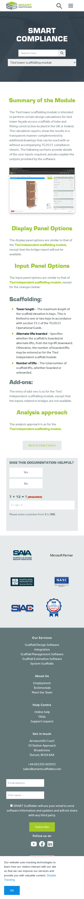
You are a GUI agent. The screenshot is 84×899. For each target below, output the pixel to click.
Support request (42, 721)
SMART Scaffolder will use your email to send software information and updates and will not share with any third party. (42, 810)
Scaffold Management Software (42, 654)
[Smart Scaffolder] (19, 5)
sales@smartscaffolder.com (42, 769)
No (26, 483)
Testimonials (42, 688)
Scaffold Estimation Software (42, 659)
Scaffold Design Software (42, 645)
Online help (42, 712)
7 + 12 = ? (25, 497)
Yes (26, 472)
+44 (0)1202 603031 (42, 764)
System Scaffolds (42, 663)
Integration (42, 649)
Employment (42, 683)
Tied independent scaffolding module (40, 245)
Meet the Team (42, 692)
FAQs (42, 716)
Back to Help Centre (42, 445)
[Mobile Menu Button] (73, 5)
